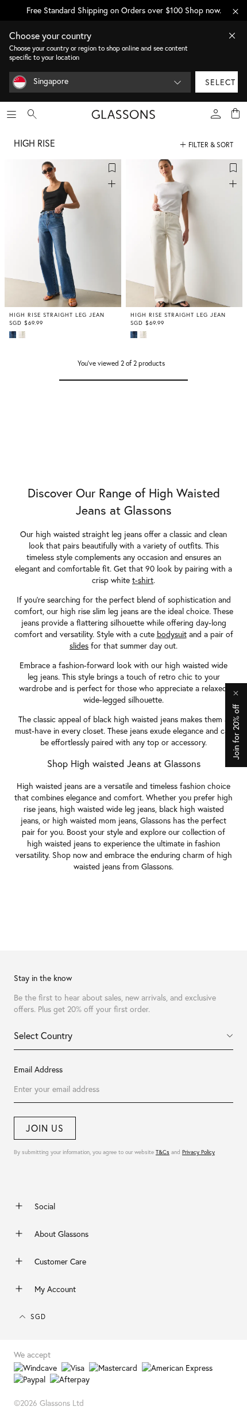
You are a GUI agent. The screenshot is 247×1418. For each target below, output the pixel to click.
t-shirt (142, 580)
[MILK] (23, 334)
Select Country (43, 1035)
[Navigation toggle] (11, 114)
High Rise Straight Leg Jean (57, 315)
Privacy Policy (198, 1152)
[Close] (232, 36)
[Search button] (32, 114)
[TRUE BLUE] (13, 334)
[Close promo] (235, 11)
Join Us (45, 1128)
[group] (123, 10)
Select (220, 82)
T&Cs (162, 1152)
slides (79, 646)
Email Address (38, 1069)
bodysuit (172, 634)
